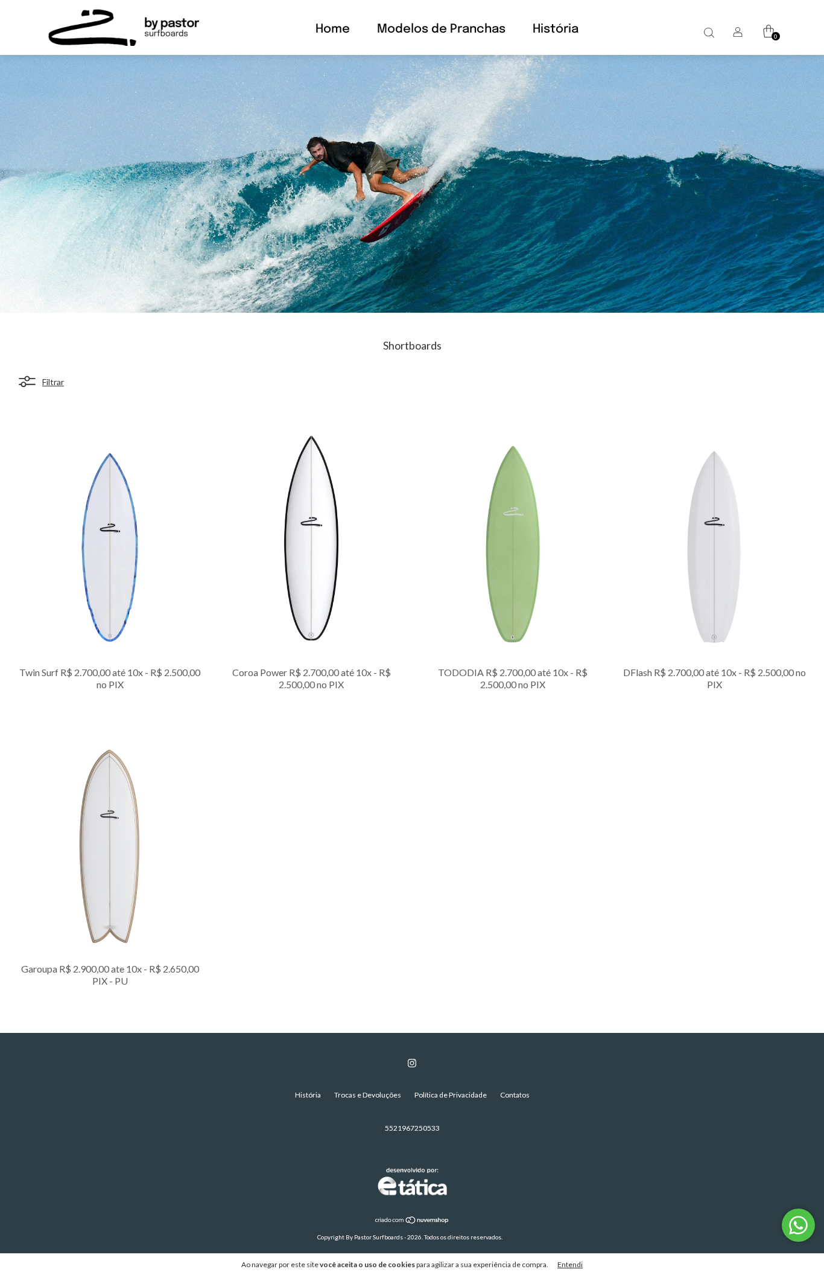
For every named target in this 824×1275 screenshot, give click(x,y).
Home (332, 29)
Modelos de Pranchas (441, 29)
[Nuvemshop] (412, 1221)
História (555, 29)
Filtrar (53, 381)
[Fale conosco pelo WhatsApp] (798, 1225)
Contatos (515, 1094)
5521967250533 (412, 1128)
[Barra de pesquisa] (708, 32)
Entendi (570, 1264)
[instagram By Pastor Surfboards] (412, 1063)
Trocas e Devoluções (367, 1094)
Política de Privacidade (450, 1094)
